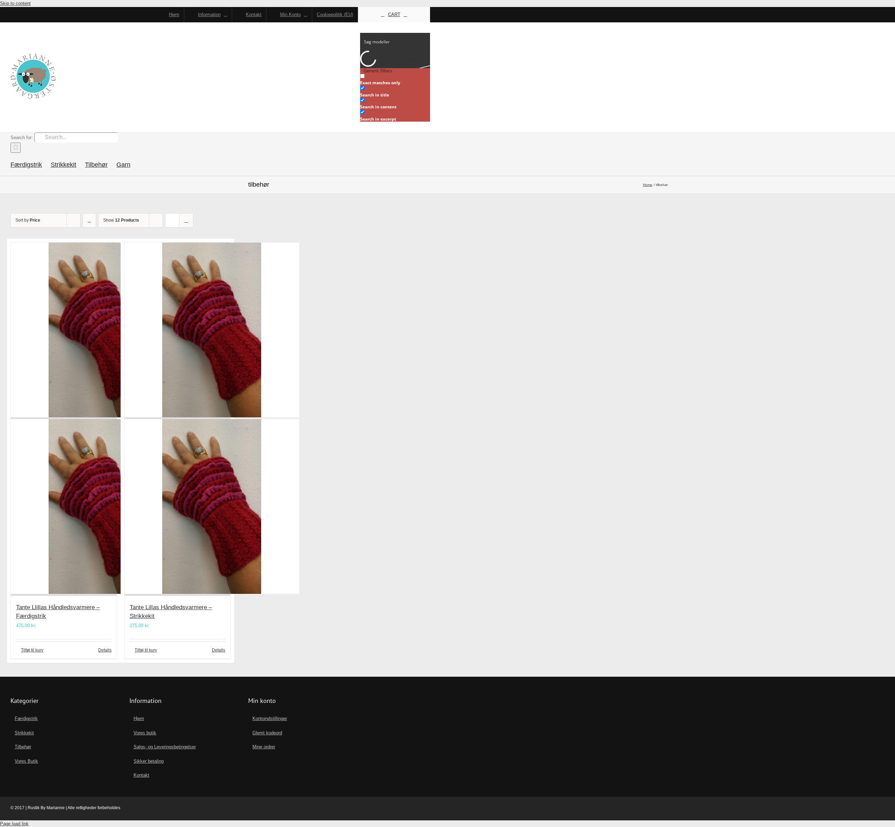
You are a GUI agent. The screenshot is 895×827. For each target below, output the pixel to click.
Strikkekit (24, 732)
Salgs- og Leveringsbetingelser (165, 746)
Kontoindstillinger (269, 718)
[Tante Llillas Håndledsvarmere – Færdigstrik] (64, 419)
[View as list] (186, 220)
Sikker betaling (149, 761)
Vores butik (145, 732)
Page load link (14, 823)
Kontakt (141, 775)
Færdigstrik (26, 718)
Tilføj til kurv (32, 650)
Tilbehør (23, 746)
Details (105, 650)
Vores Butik (26, 761)
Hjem (139, 718)
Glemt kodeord (267, 732)
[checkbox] (395, 79)
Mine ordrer (263, 746)
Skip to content (15, 3)
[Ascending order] (89, 220)
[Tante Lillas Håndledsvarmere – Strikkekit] (177, 419)
